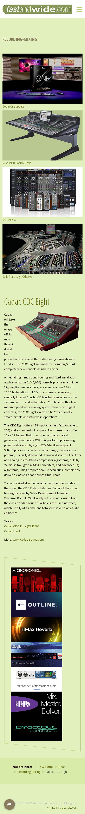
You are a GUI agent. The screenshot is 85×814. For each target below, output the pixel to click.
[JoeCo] (36, 654)
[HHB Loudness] (36, 704)
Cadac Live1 (12, 531)
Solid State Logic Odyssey (17, 276)
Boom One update (13, 106)
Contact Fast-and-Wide (62, 808)
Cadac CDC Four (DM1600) (22, 526)
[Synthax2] (36, 679)
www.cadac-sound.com (28, 539)
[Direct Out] (36, 728)
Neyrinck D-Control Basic (16, 162)
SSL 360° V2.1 (10, 219)
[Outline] (36, 604)
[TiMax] (36, 629)
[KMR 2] (36, 580)
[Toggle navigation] (79, 9)
